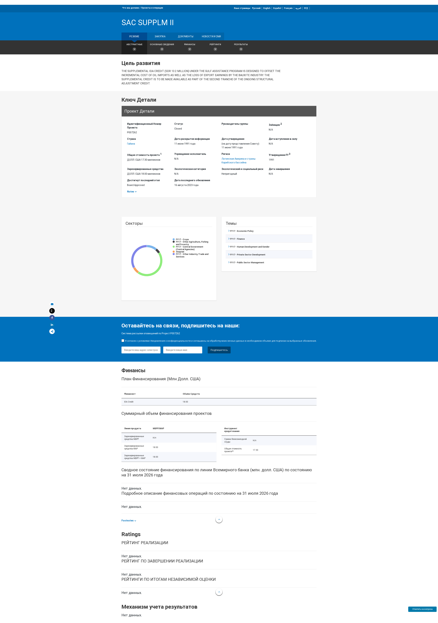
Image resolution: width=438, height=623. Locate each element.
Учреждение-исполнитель (190, 154)
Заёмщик (275, 124)
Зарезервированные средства (145, 169)
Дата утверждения (233, 139)
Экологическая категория (190, 169)
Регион (226, 154)
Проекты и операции (152, 8)
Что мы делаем (130, 8)
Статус (178, 123)
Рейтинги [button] (215, 44)
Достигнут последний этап (143, 180)
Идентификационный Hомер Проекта (144, 125)
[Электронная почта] (52, 304)
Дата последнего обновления (192, 180)
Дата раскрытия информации (192, 139)
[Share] (52, 317)
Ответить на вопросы (422, 609)
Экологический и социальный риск (242, 169)
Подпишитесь (219, 350)
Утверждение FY (279, 154)
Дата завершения (279, 169)
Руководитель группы (235, 123)
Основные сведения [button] (162, 44)
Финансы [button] (189, 44)
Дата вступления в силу (283, 139)
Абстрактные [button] (134, 44)
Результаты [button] (241, 44)
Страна (131, 139)
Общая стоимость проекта (144, 154)
